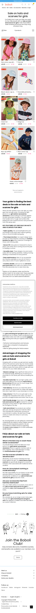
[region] (18, 305)
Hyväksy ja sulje (17, 318)
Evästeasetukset (18, 327)
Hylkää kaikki (18, 322)
